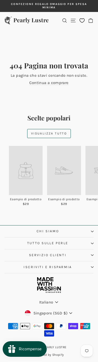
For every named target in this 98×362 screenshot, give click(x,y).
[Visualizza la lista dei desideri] (82, 20)
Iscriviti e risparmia (48, 267)
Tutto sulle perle (47, 243)
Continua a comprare (48, 82)
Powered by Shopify (49, 355)
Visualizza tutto (49, 133)
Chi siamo (48, 231)
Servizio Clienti (48, 255)
